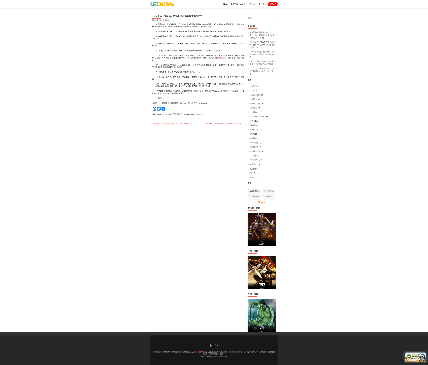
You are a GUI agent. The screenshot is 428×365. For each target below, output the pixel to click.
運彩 (251, 173)
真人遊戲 (243, 4)
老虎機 (252, 169)
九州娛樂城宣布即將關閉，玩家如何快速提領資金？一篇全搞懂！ (262, 71)
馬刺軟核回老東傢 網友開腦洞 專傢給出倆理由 (225, 123)
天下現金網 (254, 129)
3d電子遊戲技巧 (255, 191)
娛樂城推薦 (254, 147)
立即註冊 (272, 4)
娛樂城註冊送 (255, 151)
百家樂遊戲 (254, 164)
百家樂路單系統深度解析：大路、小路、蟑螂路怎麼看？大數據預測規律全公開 (262, 35)
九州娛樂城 (221, 58)
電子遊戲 (234, 4)
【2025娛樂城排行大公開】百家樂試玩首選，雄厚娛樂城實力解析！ (262, 54)
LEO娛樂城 (224, 4)
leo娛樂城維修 (255, 95)
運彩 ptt (253, 177)
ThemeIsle (223, 356)
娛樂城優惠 (254, 142)
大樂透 (252, 125)
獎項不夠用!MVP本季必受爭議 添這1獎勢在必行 (172, 123)
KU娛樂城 (268, 196)
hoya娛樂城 (254, 86)
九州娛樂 (253, 108)
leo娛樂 (252, 90)
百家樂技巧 (254, 160)
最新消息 (262, 4)
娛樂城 (252, 134)
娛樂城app (254, 138)
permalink (198, 114)
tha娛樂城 (253, 99)
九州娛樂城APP (177, 114)
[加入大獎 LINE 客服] (415, 357)
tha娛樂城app (255, 103)
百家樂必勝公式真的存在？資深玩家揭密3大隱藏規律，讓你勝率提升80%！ (263, 44)
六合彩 (252, 121)
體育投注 (253, 4)
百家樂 (252, 156)
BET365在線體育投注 (269, 191)
